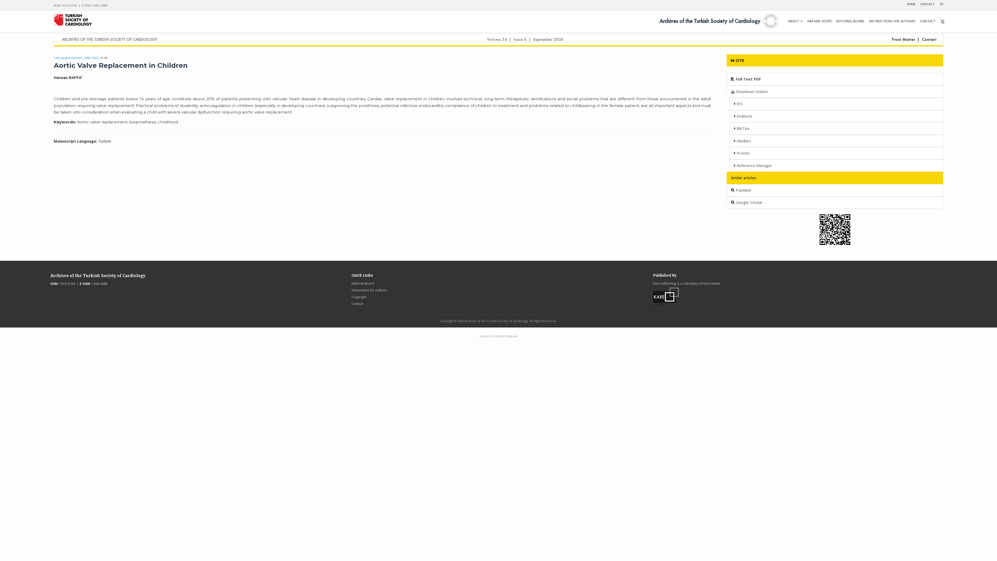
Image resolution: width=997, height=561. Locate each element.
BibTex (742, 128)
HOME (911, 4)
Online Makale (506, 336)
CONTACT (927, 4)
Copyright (359, 297)
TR (941, 4)
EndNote (744, 116)
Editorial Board (363, 283)
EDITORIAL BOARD (850, 21)
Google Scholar (749, 202)
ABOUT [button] (794, 21)
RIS (739, 103)
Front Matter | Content (914, 39)
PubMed (743, 190)
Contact (357, 304)
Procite (743, 153)
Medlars (743, 140)
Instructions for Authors (369, 290)
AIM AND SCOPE (819, 21)
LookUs (485, 336)
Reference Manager (754, 165)
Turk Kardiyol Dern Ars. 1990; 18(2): (76, 57)
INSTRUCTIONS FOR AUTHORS (892, 21)
